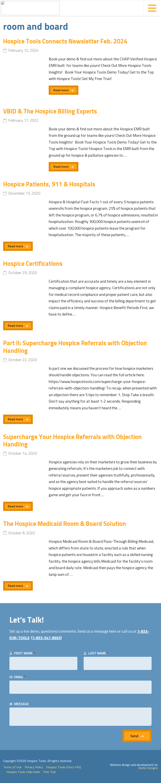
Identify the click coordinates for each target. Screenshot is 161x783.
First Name (24, 653)
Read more (61, 90)
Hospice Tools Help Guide (23, 772)
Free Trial (49, 772)
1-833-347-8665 (46, 638)
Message (21, 704)
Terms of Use (12, 767)
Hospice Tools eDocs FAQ (63, 767)
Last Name (98, 653)
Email (20, 677)
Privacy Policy (34, 767)
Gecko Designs (148, 768)
